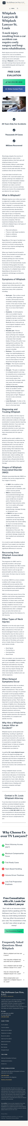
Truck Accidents (5, 1027)
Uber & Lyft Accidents (6, 1038)
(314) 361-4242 (5, 1016)
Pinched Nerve (10, 650)
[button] (17, 8)
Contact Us (4, 1063)
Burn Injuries (4, 1047)
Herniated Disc (10, 652)
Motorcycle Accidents (6, 1030)
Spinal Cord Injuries (5, 1041)
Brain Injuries (4, 1044)
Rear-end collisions (11, 230)
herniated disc (14, 376)
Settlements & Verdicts (6, 1061)
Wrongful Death (5, 1050)
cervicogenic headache (14, 324)
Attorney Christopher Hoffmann (8, 1058)
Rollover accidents (11, 236)
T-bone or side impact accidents (15, 232)
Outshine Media (15, 1118)
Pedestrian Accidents (6, 1033)
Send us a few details (6, 1079)
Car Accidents (4, 1024)
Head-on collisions (11, 234)
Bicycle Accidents (5, 1036)
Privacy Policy (4, 1113)
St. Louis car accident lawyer (16, 806)
